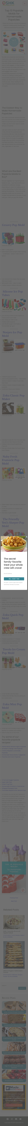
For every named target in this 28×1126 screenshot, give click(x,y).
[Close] (25, 538)
